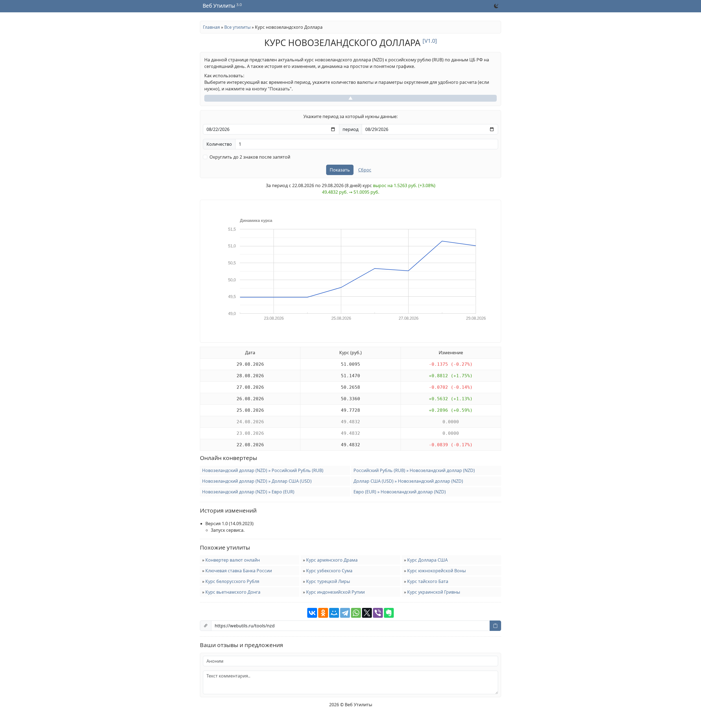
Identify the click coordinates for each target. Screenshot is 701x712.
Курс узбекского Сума (329, 571)
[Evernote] (389, 613)
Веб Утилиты (219, 6)
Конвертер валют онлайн (232, 560)
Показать (340, 170)
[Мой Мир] (334, 613)
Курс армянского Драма (332, 560)
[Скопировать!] (495, 626)
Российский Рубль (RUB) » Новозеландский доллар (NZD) (414, 470)
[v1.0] (430, 40)
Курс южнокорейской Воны (436, 571)
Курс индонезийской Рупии (335, 592)
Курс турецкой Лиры (328, 581)
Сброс (364, 170)
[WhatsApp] (356, 613)
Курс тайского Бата (427, 581)
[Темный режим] (496, 6)
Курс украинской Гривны (433, 592)
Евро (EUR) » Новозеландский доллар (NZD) (400, 492)
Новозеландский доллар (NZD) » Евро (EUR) (248, 492)
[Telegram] (345, 613)
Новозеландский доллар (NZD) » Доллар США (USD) (257, 481)
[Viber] (378, 613)
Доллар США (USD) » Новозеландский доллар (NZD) (408, 481)
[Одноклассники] (323, 613)
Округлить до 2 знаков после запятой (249, 157)
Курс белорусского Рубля (232, 581)
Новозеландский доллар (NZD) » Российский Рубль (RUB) (262, 470)
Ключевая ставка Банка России (238, 571)
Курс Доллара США (427, 560)
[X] (367, 613)
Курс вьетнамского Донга (232, 592)
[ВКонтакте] (312, 613)
